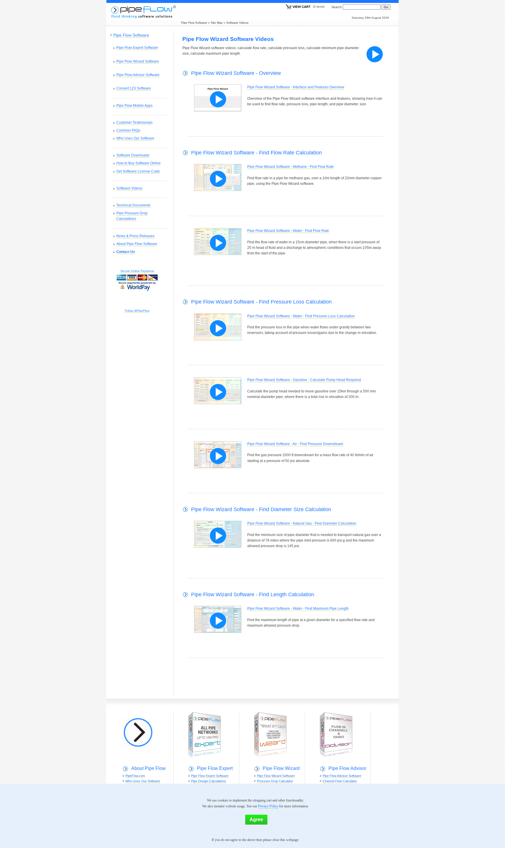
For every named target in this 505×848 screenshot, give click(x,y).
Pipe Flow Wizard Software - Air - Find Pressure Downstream (295, 444)
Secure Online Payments (137, 271)
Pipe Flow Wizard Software (137, 61)
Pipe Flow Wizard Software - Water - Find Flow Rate (288, 231)
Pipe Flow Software (194, 22)
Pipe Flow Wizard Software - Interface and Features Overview (295, 87)
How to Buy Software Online (138, 163)
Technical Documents (133, 205)
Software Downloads (132, 155)
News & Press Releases (135, 236)
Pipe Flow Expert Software (137, 48)
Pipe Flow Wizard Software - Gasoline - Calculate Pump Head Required (304, 380)
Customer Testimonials (134, 122)
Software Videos (237, 22)
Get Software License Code (138, 171)
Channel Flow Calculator (340, 781)
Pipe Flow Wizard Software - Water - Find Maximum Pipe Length (298, 608)
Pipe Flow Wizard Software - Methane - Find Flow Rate (290, 167)
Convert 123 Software (133, 88)
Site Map (217, 22)
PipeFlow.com (135, 776)
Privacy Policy (268, 806)
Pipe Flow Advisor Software (138, 75)
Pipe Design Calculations (208, 781)
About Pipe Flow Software (136, 244)
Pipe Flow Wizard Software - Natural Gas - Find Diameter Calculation (301, 523)
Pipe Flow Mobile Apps (134, 106)
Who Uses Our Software (135, 138)
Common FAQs (128, 130)
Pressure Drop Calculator (275, 781)
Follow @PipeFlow (137, 310)
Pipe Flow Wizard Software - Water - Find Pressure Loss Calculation (301, 316)
